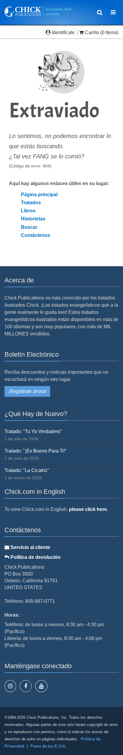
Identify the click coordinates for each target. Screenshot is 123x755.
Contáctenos (35, 235)
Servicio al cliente (29, 547)
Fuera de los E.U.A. (48, 746)
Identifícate (63, 32)
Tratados (31, 202)
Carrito (92, 32)
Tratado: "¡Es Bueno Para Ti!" (35, 450)
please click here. (88, 509)
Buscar (29, 227)
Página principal (39, 194)
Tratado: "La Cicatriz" (26, 470)
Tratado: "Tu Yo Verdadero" (33, 431)
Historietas (33, 218)
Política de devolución (35, 557)
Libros (28, 210)
